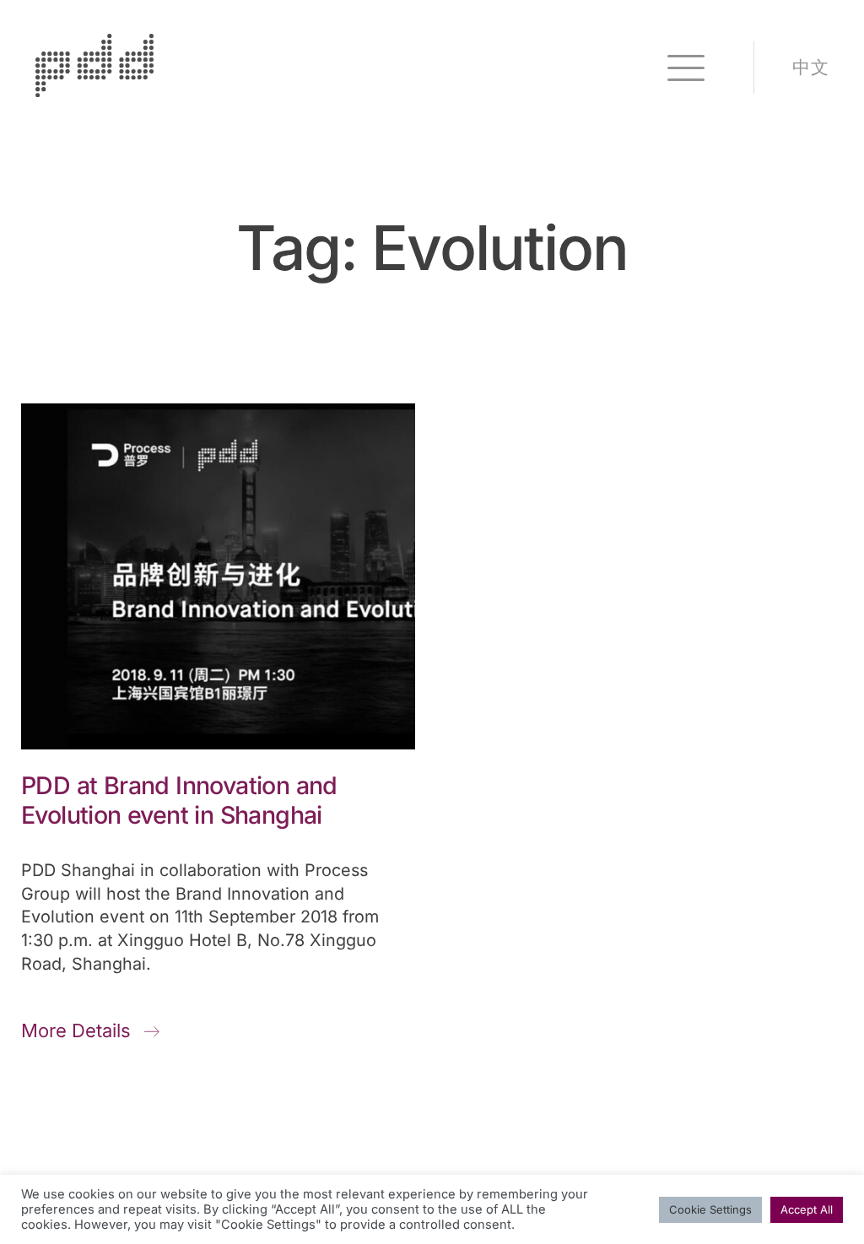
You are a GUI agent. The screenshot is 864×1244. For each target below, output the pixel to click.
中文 (810, 67)
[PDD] (94, 90)
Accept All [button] (806, 1209)
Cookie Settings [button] (710, 1209)
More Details (78, 1030)
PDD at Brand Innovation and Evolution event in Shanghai (179, 800)
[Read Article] (218, 576)
